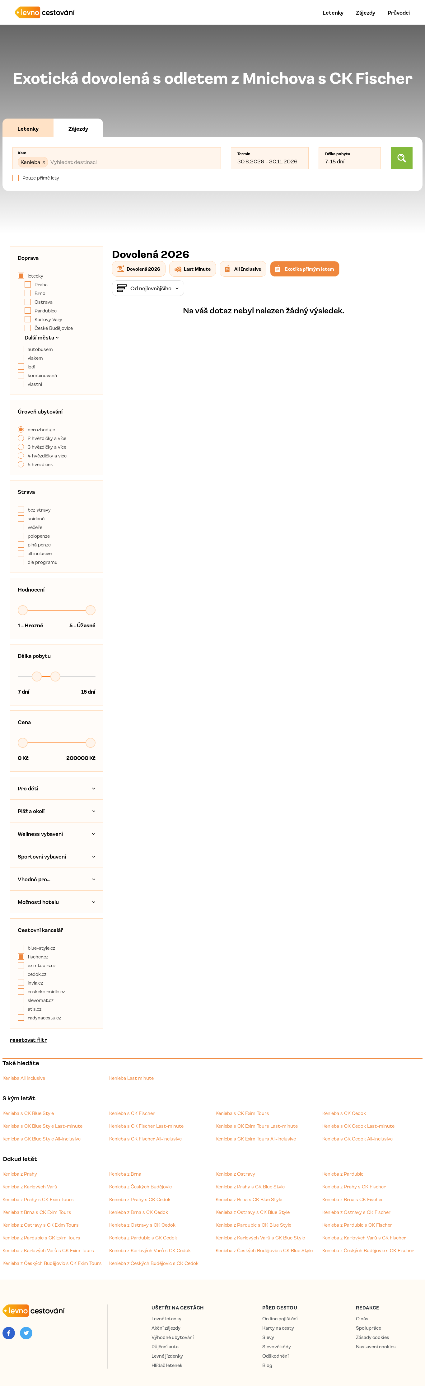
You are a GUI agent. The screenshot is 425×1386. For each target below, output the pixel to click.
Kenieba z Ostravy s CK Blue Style (253, 1212)
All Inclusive (247, 269)
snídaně (36, 518)
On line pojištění (280, 1319)
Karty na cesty (278, 1328)
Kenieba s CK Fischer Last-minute (146, 1126)
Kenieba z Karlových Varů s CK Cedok (150, 1250)
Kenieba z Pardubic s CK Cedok (143, 1237)
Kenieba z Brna (125, 1174)
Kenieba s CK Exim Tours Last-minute (257, 1126)
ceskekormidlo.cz (46, 991)
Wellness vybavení (40, 833)
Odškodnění (275, 1356)
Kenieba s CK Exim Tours (242, 1113)
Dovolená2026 (143, 269)
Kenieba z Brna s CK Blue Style (249, 1199)
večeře (35, 527)
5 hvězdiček (40, 464)
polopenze (39, 536)
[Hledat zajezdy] (402, 158)
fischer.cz (38, 956)
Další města (39, 337)
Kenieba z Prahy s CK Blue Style (250, 1186)
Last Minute (197, 269)
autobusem (40, 349)
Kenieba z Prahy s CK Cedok (139, 1199)
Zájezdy (365, 12)
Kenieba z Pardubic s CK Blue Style (253, 1225)
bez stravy (39, 510)
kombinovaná (42, 375)
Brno (40, 293)
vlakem (35, 358)
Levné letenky (166, 1319)
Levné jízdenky (167, 1356)
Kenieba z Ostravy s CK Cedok (142, 1225)
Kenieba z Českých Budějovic (140, 1186)
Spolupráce (368, 1328)
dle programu (43, 562)
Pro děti (28, 788)
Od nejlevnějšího (150, 288)
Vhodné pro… (34, 879)
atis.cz (34, 1009)
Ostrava (44, 302)
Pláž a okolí (31, 811)
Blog (267, 1365)
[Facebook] (8, 1333)
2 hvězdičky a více (47, 438)
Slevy (268, 1337)
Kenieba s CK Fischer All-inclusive (145, 1138)
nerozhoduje (41, 429)
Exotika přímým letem (309, 269)
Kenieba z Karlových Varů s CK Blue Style (260, 1237)
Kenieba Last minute (131, 1078)
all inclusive (40, 553)
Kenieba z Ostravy (235, 1174)
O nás (362, 1319)
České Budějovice (54, 328)
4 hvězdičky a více (47, 455)
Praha (41, 284)
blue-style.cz (41, 948)
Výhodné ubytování (173, 1337)
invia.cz (35, 983)
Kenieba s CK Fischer (132, 1113)
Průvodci (399, 12)
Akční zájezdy (166, 1328)
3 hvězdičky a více (47, 447)
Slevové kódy (276, 1347)
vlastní (35, 384)
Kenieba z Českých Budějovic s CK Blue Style (264, 1250)
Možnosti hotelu (38, 901)
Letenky (333, 12)
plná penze (39, 544)
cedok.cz (37, 974)
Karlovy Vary (48, 319)
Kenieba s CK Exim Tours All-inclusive (256, 1138)
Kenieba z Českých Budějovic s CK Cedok (153, 1263)
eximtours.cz (42, 965)
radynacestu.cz (44, 1017)
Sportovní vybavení (42, 856)
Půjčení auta (165, 1347)
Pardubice (46, 310)
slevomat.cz (41, 1000)
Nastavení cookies (376, 1347)
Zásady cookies (372, 1337)
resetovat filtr (28, 1039)
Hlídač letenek (167, 1365)
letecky (35, 276)
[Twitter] (26, 1333)
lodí (31, 366)
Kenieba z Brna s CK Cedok (138, 1212)
